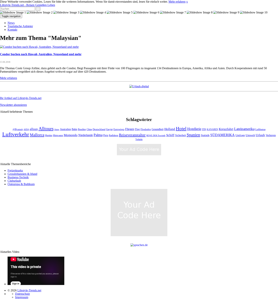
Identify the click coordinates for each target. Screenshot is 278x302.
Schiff (170, 135)
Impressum (21, 297)
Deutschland (99, 129)
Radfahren (113, 135)
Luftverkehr (15, 134)
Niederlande (85, 135)
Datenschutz (22, 293)
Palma (98, 135)
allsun (34, 129)
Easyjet (109, 129)
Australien (65, 129)
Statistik (205, 135)
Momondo (71, 135)
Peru (105, 135)
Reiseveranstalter (132, 135)
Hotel (181, 128)
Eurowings (118, 129)
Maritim (48, 135)
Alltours (46, 128)
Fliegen (129, 129)
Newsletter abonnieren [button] (13, 104)
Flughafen (146, 129)
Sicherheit (180, 135)
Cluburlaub (14, 180)
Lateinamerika (244, 129)
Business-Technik (18, 177)
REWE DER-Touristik (155, 135)
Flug (137, 129)
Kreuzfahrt (226, 129)
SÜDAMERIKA (222, 135)
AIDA (26, 129)
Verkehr (139, 139)
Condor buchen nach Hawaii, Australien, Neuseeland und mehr (41, 54)
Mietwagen (58, 135)
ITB (204, 129)
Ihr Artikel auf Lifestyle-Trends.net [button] (20, 98)
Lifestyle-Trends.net (27, 5)
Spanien (193, 134)
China (89, 129)
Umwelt (250, 135)
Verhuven (271, 135)
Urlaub (260, 135)
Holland (169, 129)
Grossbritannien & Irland (22, 173)
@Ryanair (18, 129)
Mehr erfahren (177, 1)
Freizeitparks (15, 170)
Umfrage (240, 135)
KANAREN (212, 129)
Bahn (74, 129)
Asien (56, 129)
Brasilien (82, 129)
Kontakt (12, 29)
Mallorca (37, 135)
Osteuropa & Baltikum (21, 184)
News (11, 22)
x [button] (187, 1)
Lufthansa (260, 129)
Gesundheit (158, 129)
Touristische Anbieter (20, 26)
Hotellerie (194, 129)
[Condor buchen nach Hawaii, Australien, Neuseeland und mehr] (39, 46)
